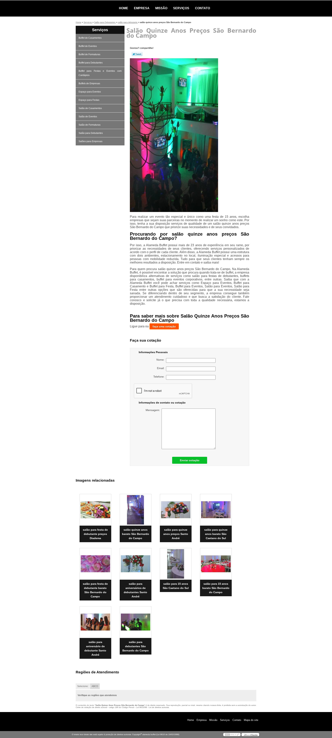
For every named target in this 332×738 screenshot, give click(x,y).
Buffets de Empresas (89, 83)
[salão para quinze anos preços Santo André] (176, 510)
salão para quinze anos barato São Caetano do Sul (215, 534)
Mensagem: (154, 410)
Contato (202, 8)
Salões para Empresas (90, 141)
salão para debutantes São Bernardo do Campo (135, 646)
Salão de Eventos (88, 116)
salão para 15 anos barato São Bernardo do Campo (215, 588)
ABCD (95, 686)
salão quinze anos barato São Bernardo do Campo (135, 534)
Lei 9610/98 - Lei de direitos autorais (152, 707)
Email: (161, 368)
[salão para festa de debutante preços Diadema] (95, 510)
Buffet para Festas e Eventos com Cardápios (100, 73)
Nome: (161, 359)
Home (123, 8)
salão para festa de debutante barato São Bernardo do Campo (95, 590)
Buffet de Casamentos (90, 38)
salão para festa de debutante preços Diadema (95, 534)
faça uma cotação (164, 326)
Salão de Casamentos (90, 108)
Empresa (141, 8)
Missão (161, 8)
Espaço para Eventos (90, 91)
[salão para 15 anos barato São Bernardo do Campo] (216, 564)
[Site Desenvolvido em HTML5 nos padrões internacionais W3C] (232, 734)
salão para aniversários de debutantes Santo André (135, 590)
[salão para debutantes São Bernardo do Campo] (135, 622)
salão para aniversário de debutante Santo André (95, 648)
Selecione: (82, 686)
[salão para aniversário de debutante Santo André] (95, 622)
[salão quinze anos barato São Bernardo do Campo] (135, 510)
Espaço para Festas (89, 100)
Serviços (181, 8)
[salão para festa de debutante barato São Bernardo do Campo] (95, 564)
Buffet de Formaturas (89, 54)
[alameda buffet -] (94, 8)
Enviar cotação (189, 460)
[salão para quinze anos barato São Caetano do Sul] (216, 510)
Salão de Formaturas (89, 124)
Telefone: (159, 376)
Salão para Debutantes (91, 133)
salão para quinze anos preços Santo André (175, 534)
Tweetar (137, 54)
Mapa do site (251, 720)
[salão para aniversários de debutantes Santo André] (135, 564)
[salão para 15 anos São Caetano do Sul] (176, 564)
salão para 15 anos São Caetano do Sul (176, 586)
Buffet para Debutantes (91, 62)
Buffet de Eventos (88, 46)
